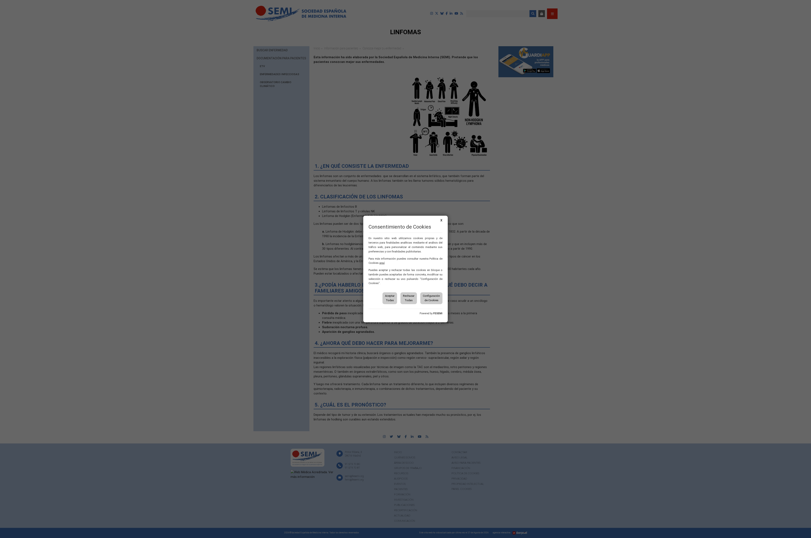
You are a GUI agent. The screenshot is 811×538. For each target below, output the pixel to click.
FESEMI (437, 313)
